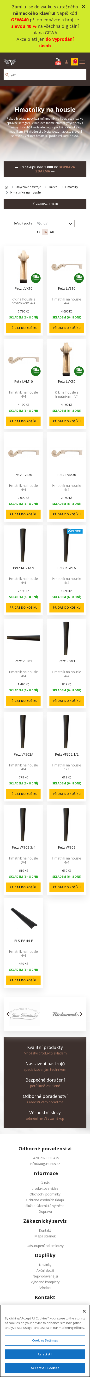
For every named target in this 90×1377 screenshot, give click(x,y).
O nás (45, 1182)
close (83, 6)
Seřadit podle (23, 223)
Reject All (45, 1354)
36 (45, 232)
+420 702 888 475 (45, 1158)
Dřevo (53, 187)
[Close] (84, 1311)
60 (52, 232)
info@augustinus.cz (45, 1163)
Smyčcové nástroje (28, 187)
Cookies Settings (45, 1340)
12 (38, 232)
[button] (9, 1014)
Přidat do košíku (23, 328)
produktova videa (45, 1188)
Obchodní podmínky (45, 1194)
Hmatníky (71, 187)
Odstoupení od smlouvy (45, 1245)
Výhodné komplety (45, 1282)
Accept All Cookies (45, 1368)
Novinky (45, 1264)
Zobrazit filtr (46, 204)
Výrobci (45, 1287)
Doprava (45, 1211)
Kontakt (45, 1230)
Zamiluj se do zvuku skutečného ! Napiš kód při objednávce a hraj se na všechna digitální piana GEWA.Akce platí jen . (45, 26)
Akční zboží (45, 1270)
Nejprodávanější (45, 1276)
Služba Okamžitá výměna (45, 1205)
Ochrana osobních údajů (45, 1200)
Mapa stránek (45, 1236)
